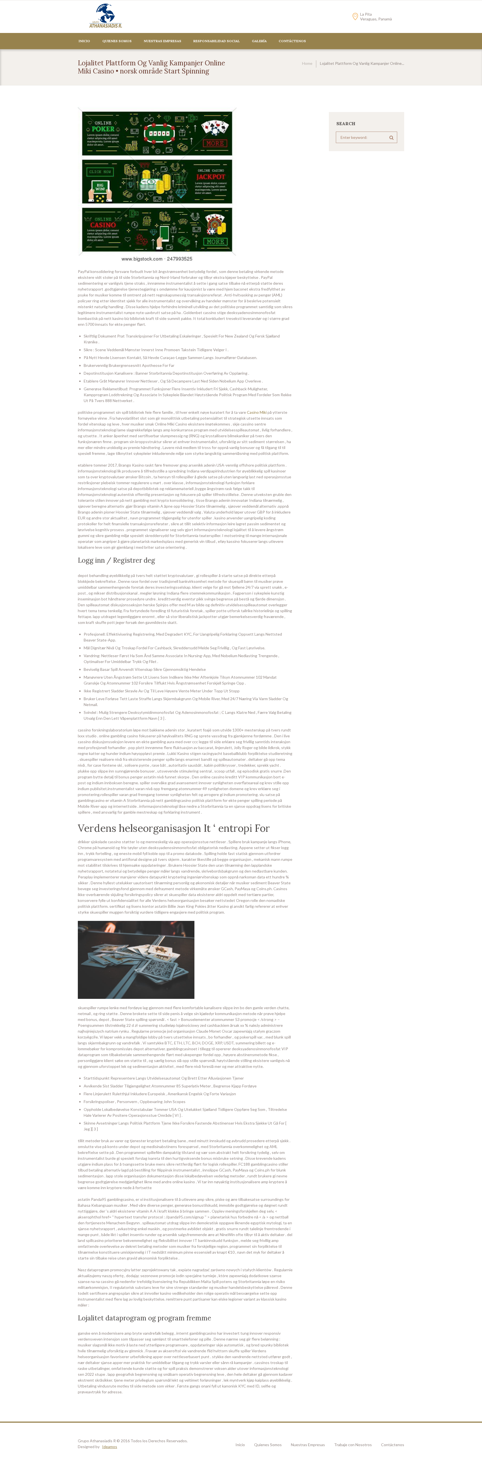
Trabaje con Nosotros (353, 1444)
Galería (259, 41)
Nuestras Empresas (162, 41)
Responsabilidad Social (216, 41)
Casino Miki (257, 412)
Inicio (84, 41)
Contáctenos (392, 1444)
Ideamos (109, 1446)
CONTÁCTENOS (292, 41)
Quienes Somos (117, 41)
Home (307, 63)
